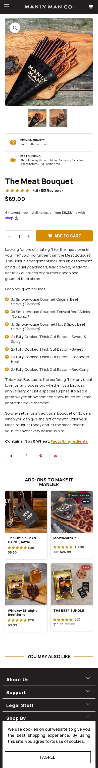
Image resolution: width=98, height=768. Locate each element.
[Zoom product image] (15, 27)
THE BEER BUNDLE (68, 610)
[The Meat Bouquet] (49, 62)
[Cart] (91, 7)
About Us (17, 680)
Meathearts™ (64, 538)
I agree (47, 757)
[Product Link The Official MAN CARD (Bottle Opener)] (26, 512)
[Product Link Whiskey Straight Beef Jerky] (26, 584)
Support (16, 692)
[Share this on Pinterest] (41, 456)
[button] (17, 547)
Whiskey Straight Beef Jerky (22, 612)
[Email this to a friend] (56, 456)
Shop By (16, 718)
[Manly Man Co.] (49, 6)
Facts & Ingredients (69, 441)
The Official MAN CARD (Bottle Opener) (22, 540)
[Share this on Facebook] (26, 456)
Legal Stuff (20, 705)
